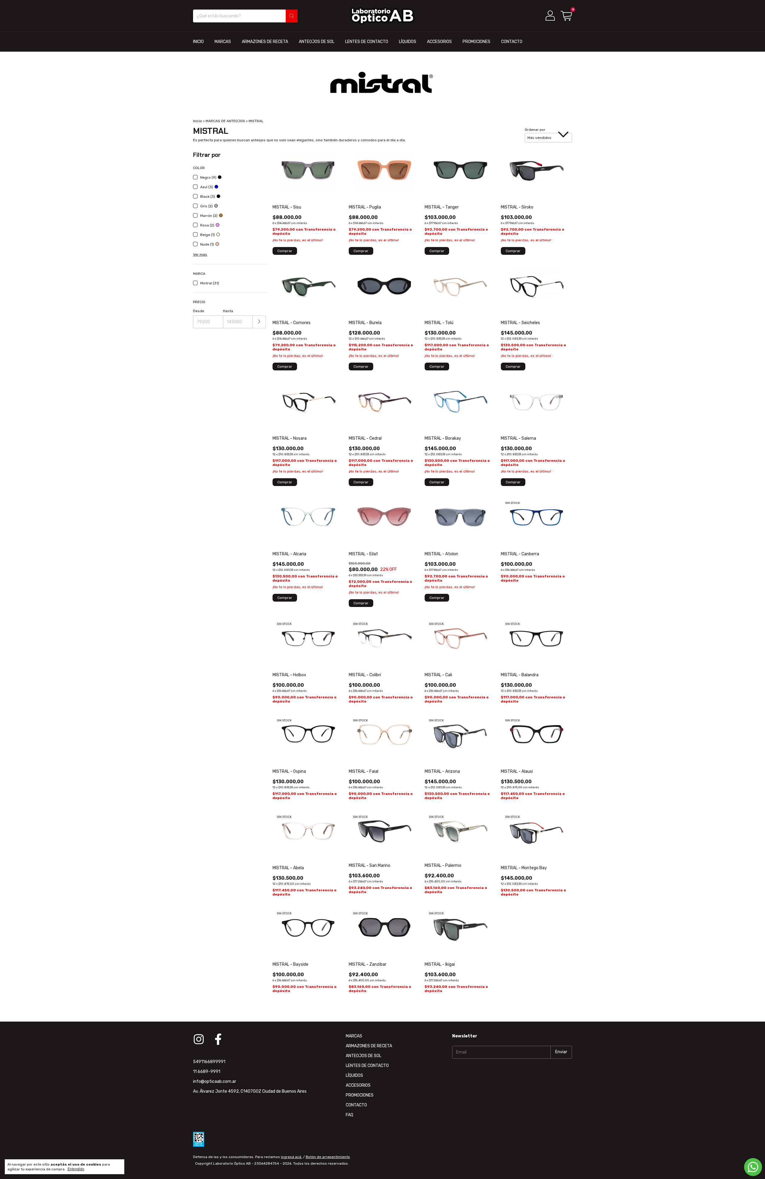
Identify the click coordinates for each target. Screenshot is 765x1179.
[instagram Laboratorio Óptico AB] (198, 1039)
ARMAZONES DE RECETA (265, 41)
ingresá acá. (291, 1157)
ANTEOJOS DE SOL (316, 41)
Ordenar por (535, 130)
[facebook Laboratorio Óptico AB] (218, 1039)
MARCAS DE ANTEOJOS (225, 121)
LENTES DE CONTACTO (366, 41)
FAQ (349, 1114)
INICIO (198, 41)
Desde (198, 311)
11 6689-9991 (206, 1071)
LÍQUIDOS (407, 41)
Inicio (197, 121)
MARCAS (223, 41)
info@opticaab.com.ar (214, 1081)
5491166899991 (209, 1061)
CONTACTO (511, 41)
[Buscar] (292, 16)
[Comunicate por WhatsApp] (753, 1167)
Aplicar (259, 321)
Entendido (76, 1169)
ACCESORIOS (439, 41)
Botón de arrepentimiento (328, 1157)
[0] (566, 16)
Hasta (228, 311)
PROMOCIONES (476, 41)
